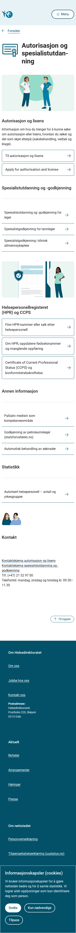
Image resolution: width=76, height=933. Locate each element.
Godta (13, 908)
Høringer (14, 784)
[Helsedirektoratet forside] (7, 14)
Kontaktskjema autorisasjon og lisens (29, 561)
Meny (65, 14)
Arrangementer (18, 770)
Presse (13, 799)
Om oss (13, 666)
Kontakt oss (16, 695)
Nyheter (13, 755)
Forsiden (14, 31)
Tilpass (14, 920)
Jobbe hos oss (18, 680)
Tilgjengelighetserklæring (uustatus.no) (36, 854)
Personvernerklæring (23, 839)
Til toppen (64, 619)
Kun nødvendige (39, 908)
